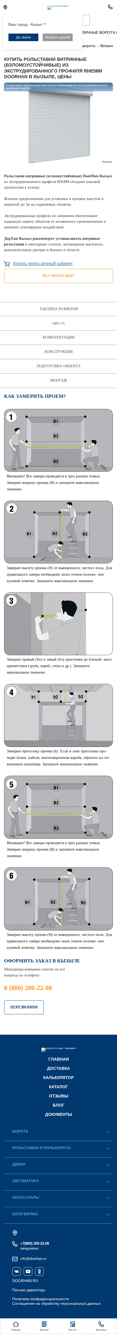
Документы (58, 1114)
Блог (58, 1105)
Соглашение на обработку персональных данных (56, 1303)
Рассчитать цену (58, 276)
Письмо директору (28, 1290)
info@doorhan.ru (33, 1259)
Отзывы (58, 1096)
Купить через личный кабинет (43, 263)
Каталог (58, 1086)
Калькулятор (58, 1077)
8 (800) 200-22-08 (28, 987)
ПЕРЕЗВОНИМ (24, 1007)
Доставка (58, 1068)
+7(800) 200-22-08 (34, 1243)
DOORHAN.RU (25, 1281)
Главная (58, 1059)
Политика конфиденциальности (40, 1299)
